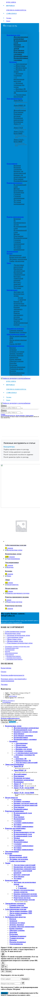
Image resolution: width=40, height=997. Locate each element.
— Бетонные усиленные (18, 74)
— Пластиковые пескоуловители (13, 659)
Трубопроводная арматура (15, 346)
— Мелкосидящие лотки (14, 641)
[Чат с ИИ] (3, 954)
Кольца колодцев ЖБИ (17, 257)
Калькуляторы (6, 668)
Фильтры (12, 371)
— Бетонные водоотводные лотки (17, 635)
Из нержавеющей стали (23, 813)
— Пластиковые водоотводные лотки (19, 643)
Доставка (8, 18)
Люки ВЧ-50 (22, 767)
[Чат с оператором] (3, 963)
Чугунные (17, 200)
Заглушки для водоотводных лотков (19, 294)
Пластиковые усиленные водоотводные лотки (17, 646)
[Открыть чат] (4, 966)
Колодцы (9, 253)
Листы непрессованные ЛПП (20, 913)
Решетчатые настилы (18, 320)
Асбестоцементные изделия (16, 334)
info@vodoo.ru (13, 696)
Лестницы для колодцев (18, 259)
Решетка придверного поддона (18, 315)
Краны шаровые (15, 359)
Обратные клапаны (16, 361)
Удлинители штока (16, 369)
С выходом (22, 300)
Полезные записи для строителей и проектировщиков (13, 680)
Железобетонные (20, 110)
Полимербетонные (20, 181)
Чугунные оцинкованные (19, 203)
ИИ (3, 971)
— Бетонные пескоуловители (12, 656)
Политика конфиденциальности (12, 675)
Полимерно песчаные (18, 115)
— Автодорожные (20, 64)
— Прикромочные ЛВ (22, 760)
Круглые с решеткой (17, 283)
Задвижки (13, 350)
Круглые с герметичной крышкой (18, 278)
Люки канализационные (14, 98)
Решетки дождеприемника (15, 217)
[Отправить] (23, 983)
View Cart (5, 722)
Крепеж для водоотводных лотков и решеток (20, 303)
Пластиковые (18, 112)
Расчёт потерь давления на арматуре (17, 452)
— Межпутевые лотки (13, 639)
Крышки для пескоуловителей (20, 176)
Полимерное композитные (18, 119)
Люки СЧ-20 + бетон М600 (20, 142)
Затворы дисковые (16, 353)
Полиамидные (19, 192)
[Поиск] (22, 408)
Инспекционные (15, 255)
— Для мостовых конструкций (20, 96)
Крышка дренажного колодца (18, 309)
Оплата (8, 21)
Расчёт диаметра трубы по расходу (16, 457)
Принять (4, 993)
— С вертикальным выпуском (19, 79)
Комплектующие (12, 290)
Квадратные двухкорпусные (19, 270)
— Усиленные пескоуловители (13, 657)
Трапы (9, 263)
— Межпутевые (19, 66)
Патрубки (13, 363)
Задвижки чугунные (16, 352)
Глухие (20, 298)
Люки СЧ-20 (20, 128)
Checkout (12, 722)
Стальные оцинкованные (19, 197)
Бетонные (17, 165)
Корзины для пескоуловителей (20, 172)
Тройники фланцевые (17, 367)
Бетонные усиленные (18, 168)
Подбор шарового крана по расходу (16, 449)
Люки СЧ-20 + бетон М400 (20, 134)
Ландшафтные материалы (15, 328)
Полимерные (18, 122)
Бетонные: (13, 62)
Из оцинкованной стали (23, 836)
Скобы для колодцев (16, 261)
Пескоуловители (12, 163)
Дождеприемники (12, 251)
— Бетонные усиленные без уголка (19, 85)
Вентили (12, 348)
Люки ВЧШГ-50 (25, 771)
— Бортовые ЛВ (20, 89)
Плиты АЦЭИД (15, 344)
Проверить (25, 979)
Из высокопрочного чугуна (20, 222)
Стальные (17, 194)
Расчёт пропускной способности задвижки (18, 454)
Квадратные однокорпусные (19, 274)
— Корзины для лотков (23, 749)
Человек (8, 971)
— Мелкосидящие (20, 68)
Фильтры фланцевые (17, 373)
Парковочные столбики (18, 332)
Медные (17, 189)
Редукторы (13, 365)
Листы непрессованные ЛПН (20, 911)
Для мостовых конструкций (19, 266)
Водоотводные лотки (13, 35)
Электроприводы (15, 375)
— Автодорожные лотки (14, 637)
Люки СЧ (19, 125)
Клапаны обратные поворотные (16, 356)
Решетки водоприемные (14, 183)
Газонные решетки (16, 330)
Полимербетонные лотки (11, 648)
